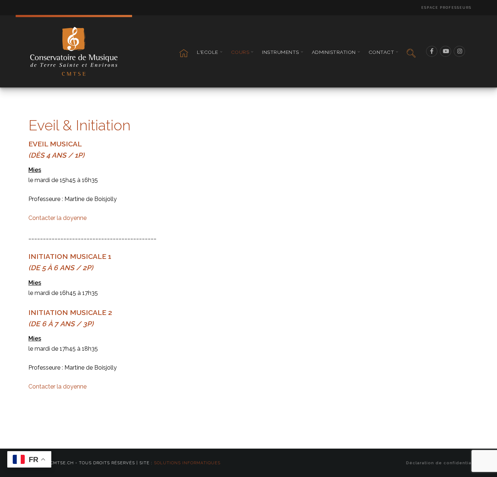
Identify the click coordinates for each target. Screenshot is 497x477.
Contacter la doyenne (57, 217)
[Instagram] (459, 51)
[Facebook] (432, 51)
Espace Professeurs (446, 7)
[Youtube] (446, 51)
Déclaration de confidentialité (443, 462)
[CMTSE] (74, 51)
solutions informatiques (187, 462)
